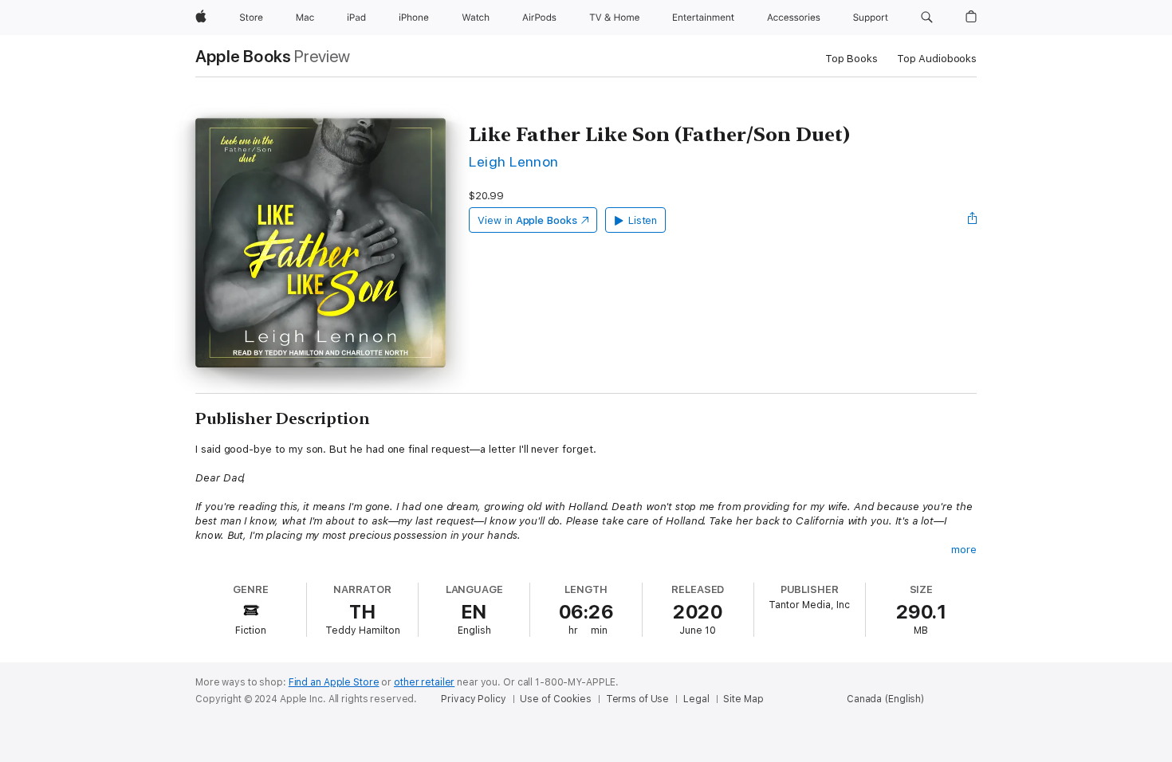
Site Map (743, 699)
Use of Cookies (555, 699)
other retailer (424, 682)
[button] (926, 17)
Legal (696, 699)
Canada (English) (885, 699)
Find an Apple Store (334, 682)
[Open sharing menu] (973, 220)
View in (527, 220)
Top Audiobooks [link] (937, 59)
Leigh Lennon (514, 161)
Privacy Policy (473, 699)
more (964, 550)
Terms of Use (638, 699)
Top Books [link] (851, 59)
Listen (643, 220)
